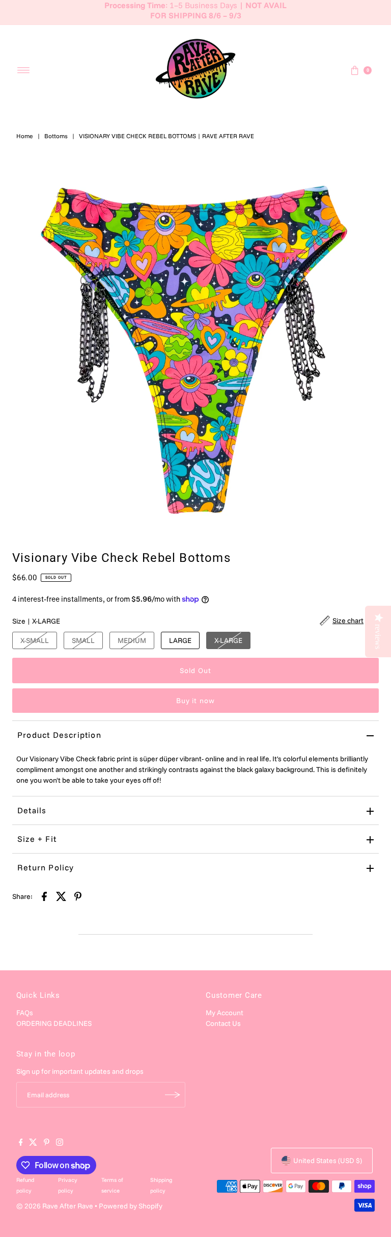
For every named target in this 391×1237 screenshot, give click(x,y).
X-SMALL (34, 640)
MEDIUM (132, 640)
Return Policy (45, 867)
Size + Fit (37, 839)
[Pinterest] (46, 1143)
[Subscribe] (172, 1094)
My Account (224, 1012)
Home (24, 136)
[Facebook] (21, 1143)
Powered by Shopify (130, 1205)
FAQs (24, 1012)
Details (31, 810)
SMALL (83, 640)
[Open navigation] (24, 70)
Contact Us (223, 1023)
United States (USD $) (327, 1160)
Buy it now (195, 700)
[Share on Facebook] (44, 896)
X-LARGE (228, 640)
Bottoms (56, 136)
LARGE (180, 640)
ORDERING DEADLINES (54, 1023)
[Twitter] (33, 1143)
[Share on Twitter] (61, 896)
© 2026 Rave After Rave (54, 1205)
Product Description (59, 735)
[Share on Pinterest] (78, 896)
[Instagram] (59, 1143)
